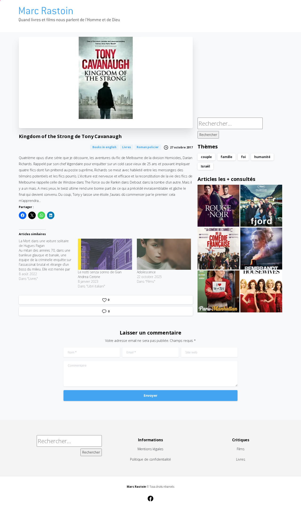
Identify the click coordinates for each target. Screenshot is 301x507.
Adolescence (146, 272)
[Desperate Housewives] (261, 291)
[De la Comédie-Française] (218, 249)
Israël (205, 166)
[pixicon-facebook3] (150, 497)
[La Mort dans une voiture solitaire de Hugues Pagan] (48, 260)
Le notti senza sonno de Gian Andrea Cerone (100, 274)
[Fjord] (261, 206)
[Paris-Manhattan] (218, 291)
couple (206, 157)
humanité (262, 157)
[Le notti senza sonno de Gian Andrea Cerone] (105, 254)
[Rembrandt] (261, 249)
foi (243, 157)
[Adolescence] (164, 254)
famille (226, 157)
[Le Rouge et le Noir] (218, 206)
